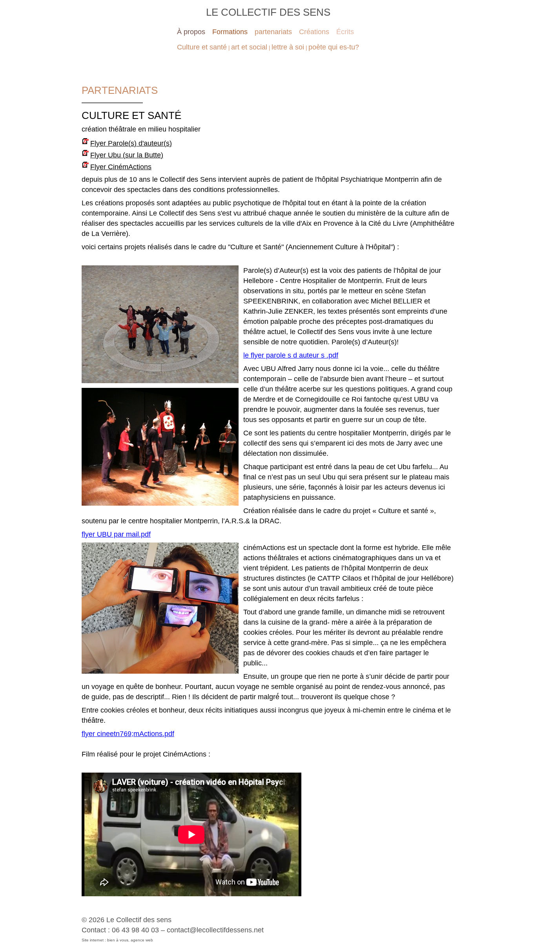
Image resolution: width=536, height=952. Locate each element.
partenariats (273, 32)
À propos (191, 32)
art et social (249, 47)
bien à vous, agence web (130, 940)
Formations (230, 32)
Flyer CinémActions (120, 167)
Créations (314, 32)
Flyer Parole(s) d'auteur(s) (131, 143)
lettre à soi (288, 47)
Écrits (345, 32)
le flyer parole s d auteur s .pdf (290, 355)
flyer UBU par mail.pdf (116, 534)
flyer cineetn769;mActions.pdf (128, 734)
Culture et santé (202, 47)
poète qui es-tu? (333, 47)
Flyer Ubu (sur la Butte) (126, 155)
